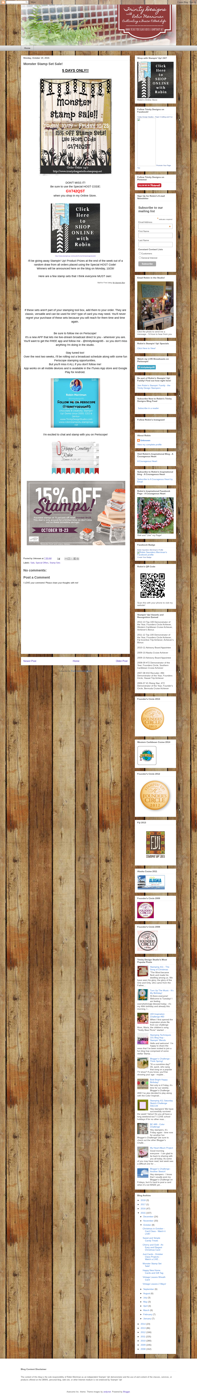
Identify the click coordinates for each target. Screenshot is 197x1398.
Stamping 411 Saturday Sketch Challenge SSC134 (161, 1103)
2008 (143, 1349)
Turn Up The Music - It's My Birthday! (161, 991)
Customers (146, 253)
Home (27, 48)
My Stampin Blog (119, 282)
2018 (143, 1200)
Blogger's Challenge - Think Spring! (160, 1060)
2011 (143, 1336)
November (148, 1220)
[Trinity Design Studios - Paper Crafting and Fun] (146, 165)
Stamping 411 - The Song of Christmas (159, 968)
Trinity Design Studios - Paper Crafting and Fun (155, 117)
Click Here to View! (146, 348)
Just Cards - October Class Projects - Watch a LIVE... (153, 1257)
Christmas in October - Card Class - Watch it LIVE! (154, 1231)
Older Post (121, 661)
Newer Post (29, 661)
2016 (143, 1208)
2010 (143, 1340)
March (146, 1310)
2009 (143, 1345)
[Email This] (66, 558)
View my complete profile (149, 444)
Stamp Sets (55, 563)
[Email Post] (58, 558)
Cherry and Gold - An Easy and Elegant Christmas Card (153, 1247)
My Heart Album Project (161, 1148)
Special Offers (42, 563)
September (149, 1289)
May (145, 1301)
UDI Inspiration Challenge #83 (157, 1015)
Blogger (126, 1392)
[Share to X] (71, 558)
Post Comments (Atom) (81, 671)
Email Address (154, 222)
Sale (32, 563)
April (145, 1306)
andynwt (107, 1392)
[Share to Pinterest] (77, 558)
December (148, 1216)
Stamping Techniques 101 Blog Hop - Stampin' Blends (160, 1037)
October (147, 1225)
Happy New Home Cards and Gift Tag (153, 1271)
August (147, 1293)
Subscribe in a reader (148, 408)
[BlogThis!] (68, 558)
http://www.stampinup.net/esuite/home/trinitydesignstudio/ (75, 256)
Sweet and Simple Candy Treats (151, 1239)
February (148, 1314)
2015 (143, 1213)
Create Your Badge (144, 557)
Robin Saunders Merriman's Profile (150, 550)
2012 (143, 1332)
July (145, 1297)
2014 (143, 1324)
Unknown (145, 440)
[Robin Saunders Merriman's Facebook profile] (155, 554)
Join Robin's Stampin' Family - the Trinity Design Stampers (153, 386)
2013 (143, 1328)
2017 (143, 1204)
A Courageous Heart (147, 461)
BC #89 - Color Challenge (157, 1125)
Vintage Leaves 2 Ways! (154, 1284)
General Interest (149, 258)
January (147, 1318)
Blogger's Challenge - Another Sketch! (160, 1170)
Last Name (143, 240)
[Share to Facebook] (74, 558)
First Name (143, 231)
